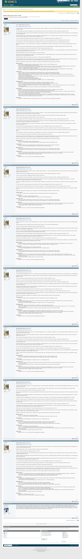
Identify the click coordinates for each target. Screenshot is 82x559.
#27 (77, 379)
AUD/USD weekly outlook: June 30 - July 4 (24, 271)
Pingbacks (43, 538)
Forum (6, 9)
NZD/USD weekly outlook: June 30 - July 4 (24, 330)
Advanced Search (76, 6)
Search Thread (72, 20)
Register (76, 0)
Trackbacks (64, 537)
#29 (77, 503)
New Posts (5, 6)
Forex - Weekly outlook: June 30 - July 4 (23, 26)
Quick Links (16, 6)
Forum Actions (11, 6)
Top (77, 545)
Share (77, 212)
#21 (77, 22)
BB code (63, 532)
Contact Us (71, 545)
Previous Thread (38, 523)
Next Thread (44, 523)
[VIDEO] (63, 535)
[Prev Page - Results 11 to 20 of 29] (74, 13)
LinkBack (62, 20)
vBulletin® (40, 549)
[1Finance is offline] (6, 29)
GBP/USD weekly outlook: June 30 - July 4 (24, 383)
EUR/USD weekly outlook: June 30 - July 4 (24, 444)
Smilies (63, 533)
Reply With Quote (75, 324)
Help (72, 0)
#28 (77, 440)
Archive (75, 545)
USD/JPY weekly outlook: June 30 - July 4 (24, 110)
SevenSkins (43, 551)
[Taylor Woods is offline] (6, 510)
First (73, 13)
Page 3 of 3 (69, 13)
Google (6, 532)
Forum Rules (64, 541)
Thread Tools (67, 20)
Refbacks (43, 539)
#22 (77, 106)
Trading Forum (10, 9)
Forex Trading (16, 9)
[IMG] (63, 534)
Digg (5, 535)
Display (76, 20)
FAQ (8, 6)
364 (8, 34)
